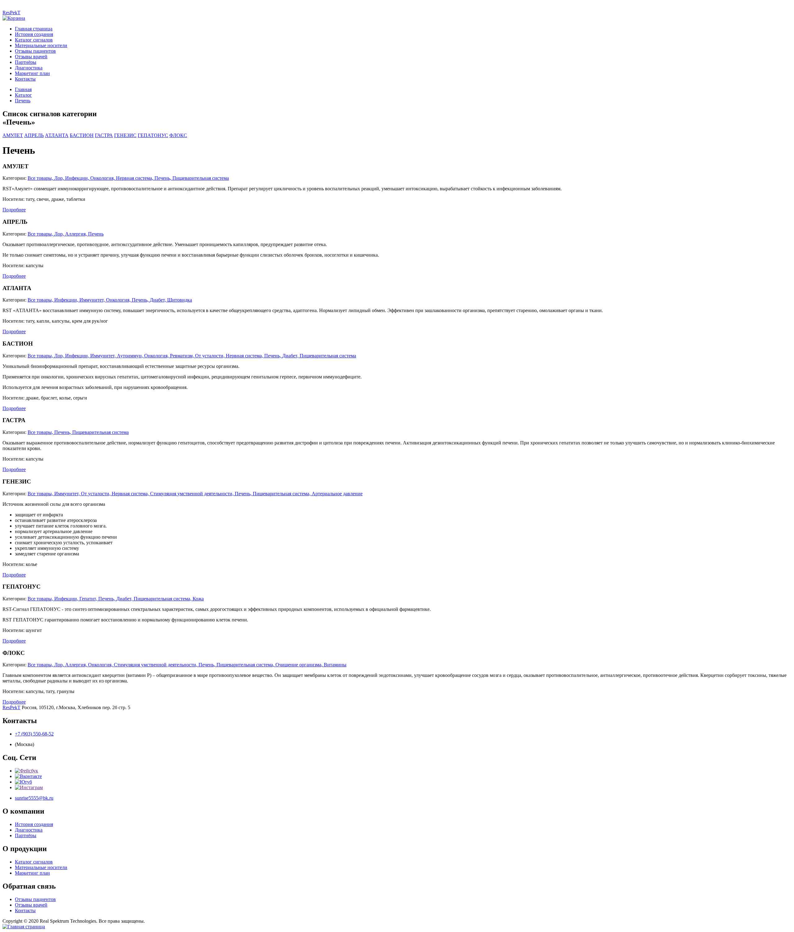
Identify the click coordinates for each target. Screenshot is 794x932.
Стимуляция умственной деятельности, (192, 493)
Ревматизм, (182, 355)
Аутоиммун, (130, 355)
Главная (23, 89)
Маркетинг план (32, 73)
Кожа (198, 598)
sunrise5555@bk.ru (34, 798)
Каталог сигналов (34, 39)
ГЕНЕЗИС (125, 135)
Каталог (23, 95)
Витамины (335, 664)
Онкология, (103, 178)
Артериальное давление (337, 493)
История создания (34, 34)
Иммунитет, (92, 300)
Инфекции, (77, 178)
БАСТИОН (82, 135)
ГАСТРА (104, 135)
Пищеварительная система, (282, 493)
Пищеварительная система (200, 178)
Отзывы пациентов (35, 51)
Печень (22, 100)
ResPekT (11, 12)
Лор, (59, 178)
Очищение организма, (299, 664)
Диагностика (28, 67)
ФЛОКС (178, 135)
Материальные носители (41, 45)
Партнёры (25, 62)
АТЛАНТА (57, 135)
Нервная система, (135, 178)
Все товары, (41, 178)
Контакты (25, 79)
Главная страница (33, 28)
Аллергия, (76, 233)
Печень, (163, 178)
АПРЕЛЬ (34, 135)
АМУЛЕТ (12, 135)
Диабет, (158, 300)
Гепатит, (88, 598)
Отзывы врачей (31, 56)
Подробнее (14, 209)
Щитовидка (179, 300)
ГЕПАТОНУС (153, 135)
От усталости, (210, 355)
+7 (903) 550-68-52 (34, 733)
